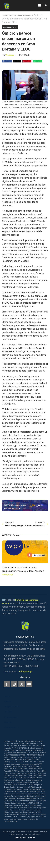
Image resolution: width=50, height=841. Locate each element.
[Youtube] (29, 684)
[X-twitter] (21, 684)
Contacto (31, 838)
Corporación (11, 727)
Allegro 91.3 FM (12, 707)
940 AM (8, 712)
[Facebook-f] (7, 684)
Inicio (4, 15)
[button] (46, 5)
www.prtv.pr (7, 574)
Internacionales (24, 15)
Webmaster (36, 834)
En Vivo (8, 702)
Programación (11, 717)
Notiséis (12, 15)
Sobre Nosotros (20, 838)
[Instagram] (14, 684)
